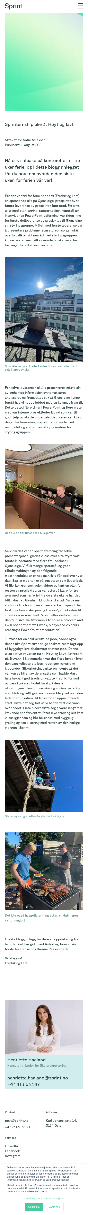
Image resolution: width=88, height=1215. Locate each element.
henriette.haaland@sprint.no (37, 1077)
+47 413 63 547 (23, 1084)
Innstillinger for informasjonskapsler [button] (44, 1198)
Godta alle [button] (34, 1206)
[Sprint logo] (14, 5)
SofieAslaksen (34, 140)
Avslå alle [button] (54, 1206)
